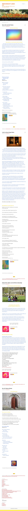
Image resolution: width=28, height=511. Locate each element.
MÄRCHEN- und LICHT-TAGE (5, 485)
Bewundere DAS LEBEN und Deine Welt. (6, 497)
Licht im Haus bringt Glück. (8, 132)
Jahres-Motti (3, 483)
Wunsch (10, 279)
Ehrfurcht (24, 475)
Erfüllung (3, 476)
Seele (16, 476)
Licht (21, 278)
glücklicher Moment (9, 476)
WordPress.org (4, 505)
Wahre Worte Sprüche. (4, 489)
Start (2, 18)
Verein (3, 486)
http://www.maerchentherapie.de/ (6, 367)
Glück (6, 475)
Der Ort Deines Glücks (7, 388)
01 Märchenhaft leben (8, 278)
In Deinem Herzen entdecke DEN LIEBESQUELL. (7, 492)
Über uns (9, 18)
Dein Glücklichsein (16, 475)
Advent (3, 480)
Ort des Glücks (14, 476)
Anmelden (3, 503)
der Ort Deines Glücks (20, 475)
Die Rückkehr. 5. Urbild (4, 493)
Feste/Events (18, 18)
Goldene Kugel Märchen (20, 384)
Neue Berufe (15, 18)
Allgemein (12, 278)
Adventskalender (19, 278)
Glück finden (5, 476)
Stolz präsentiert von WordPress (14, 508)
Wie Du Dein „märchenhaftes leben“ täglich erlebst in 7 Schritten (9, 491)
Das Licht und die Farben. (8, 25)
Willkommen (5, 18)
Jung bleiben (3, 484)
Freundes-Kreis (22, 18)
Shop (11, 18)
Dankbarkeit (12, 475)
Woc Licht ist (8, 279)
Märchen (6, 279)
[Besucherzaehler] (14, 126)
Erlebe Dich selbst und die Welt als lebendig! (12, 282)
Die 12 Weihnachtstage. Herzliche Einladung (7, 490)
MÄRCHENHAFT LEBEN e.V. (8, 4)
